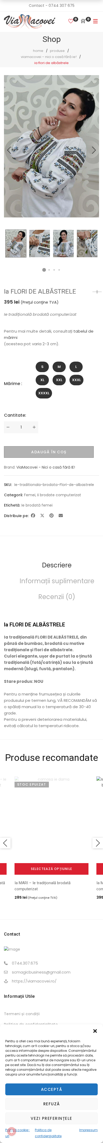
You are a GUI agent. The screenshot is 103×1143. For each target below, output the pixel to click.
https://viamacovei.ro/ (34, 981)
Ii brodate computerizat (59, 495)
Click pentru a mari (91, 155)
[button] (95, 1031)
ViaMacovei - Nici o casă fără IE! (45, 467)
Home (38, 50)
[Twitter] (42, 516)
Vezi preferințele (51, 1118)
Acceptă (51, 1089)
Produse (57, 50)
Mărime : (13, 384)
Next (93, 150)
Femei (29, 495)
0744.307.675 (25, 963)
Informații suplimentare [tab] (57, 581)
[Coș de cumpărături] (83, 21)
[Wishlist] (70, 21)
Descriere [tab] (57, 565)
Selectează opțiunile (51, 869)
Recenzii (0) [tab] (56, 596)
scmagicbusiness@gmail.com (41, 972)
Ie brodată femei (37, 505)
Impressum (88, 1130)
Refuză (51, 1104)
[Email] (61, 516)
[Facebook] (33, 516)
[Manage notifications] (11, 1131)
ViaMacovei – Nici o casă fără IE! (49, 56)
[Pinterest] (51, 516)
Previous (9, 150)
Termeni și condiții (22, 1013)
